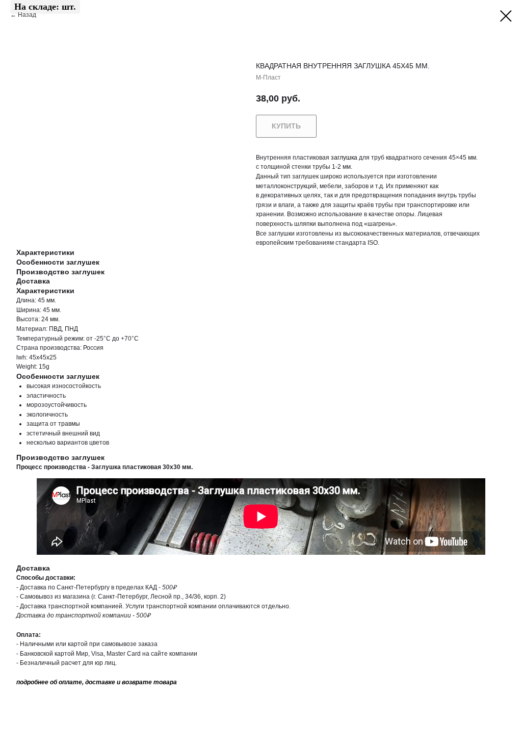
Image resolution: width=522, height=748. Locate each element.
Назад (28, 14)
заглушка (344, 157)
